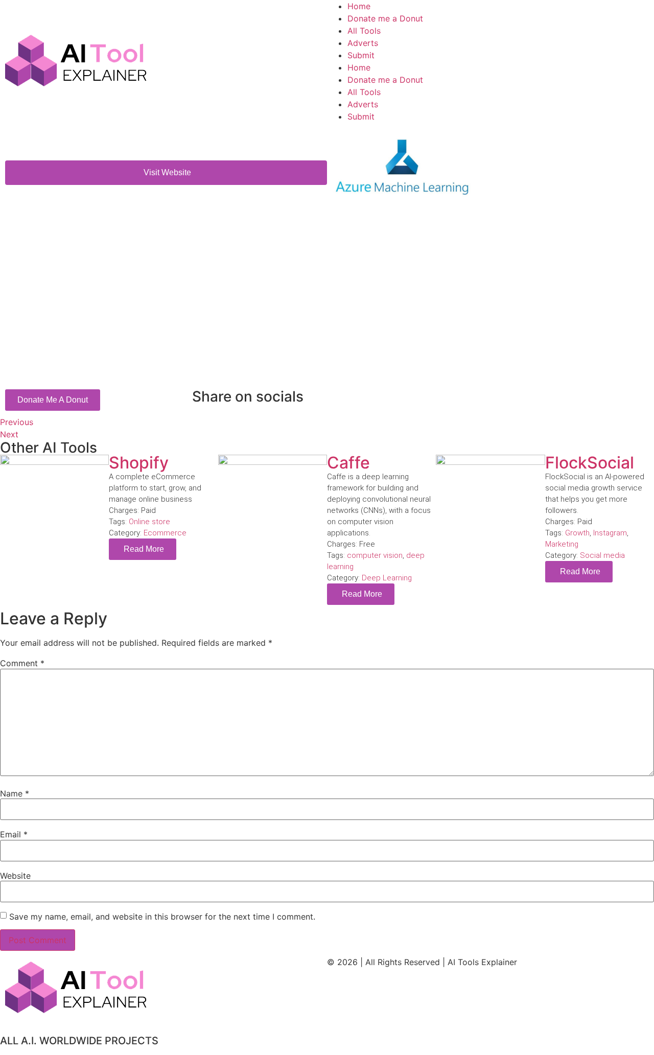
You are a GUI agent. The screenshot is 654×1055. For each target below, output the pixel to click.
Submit (361, 55)
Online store (149, 521)
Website (15, 876)
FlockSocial (589, 463)
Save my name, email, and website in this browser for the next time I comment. (162, 916)
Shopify (139, 463)
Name (14, 793)
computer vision (375, 555)
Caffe (348, 463)
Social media (602, 555)
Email (14, 834)
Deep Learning (387, 577)
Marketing (561, 544)
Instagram (610, 532)
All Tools (364, 31)
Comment (22, 663)
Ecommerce (165, 532)
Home (358, 6)
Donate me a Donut (385, 18)
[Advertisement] (306, 312)
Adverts (362, 43)
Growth (577, 532)
